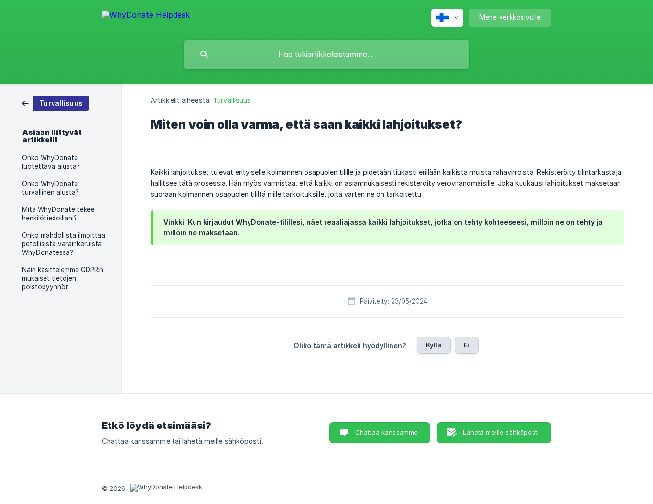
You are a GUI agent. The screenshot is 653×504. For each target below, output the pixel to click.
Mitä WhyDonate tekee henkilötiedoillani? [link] (58, 214)
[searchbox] (326, 54)
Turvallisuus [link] (232, 100)
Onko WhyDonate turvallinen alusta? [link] (50, 188)
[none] (146, 16)
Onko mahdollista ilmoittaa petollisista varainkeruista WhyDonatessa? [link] (63, 243)
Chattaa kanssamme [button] (386, 432)
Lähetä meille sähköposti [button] (501, 432)
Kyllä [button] (434, 345)
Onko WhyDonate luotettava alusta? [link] (51, 162)
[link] (55, 102)
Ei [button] (466, 345)
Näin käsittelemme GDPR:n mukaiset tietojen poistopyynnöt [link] (62, 278)
